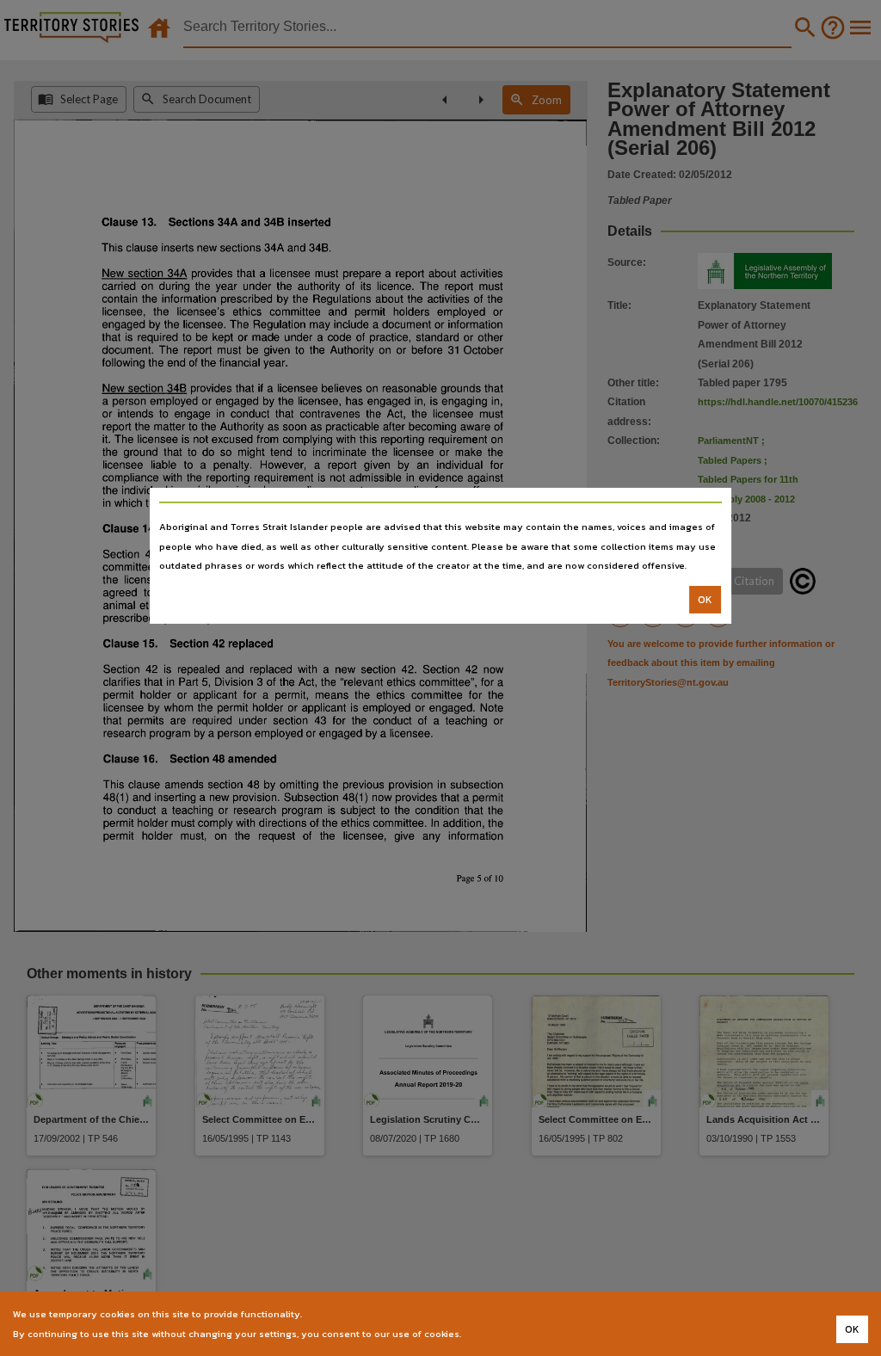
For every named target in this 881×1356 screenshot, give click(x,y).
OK (705, 599)
